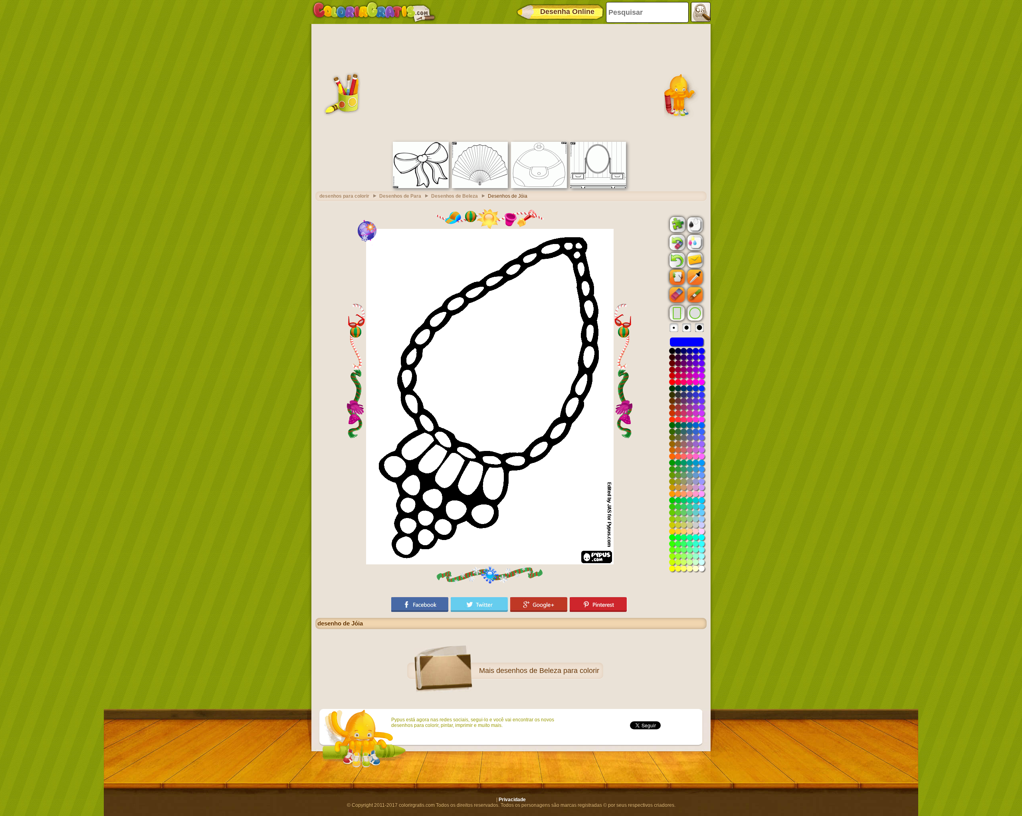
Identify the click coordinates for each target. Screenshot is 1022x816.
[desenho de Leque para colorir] (480, 186)
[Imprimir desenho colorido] (694, 242)
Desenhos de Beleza (454, 196)
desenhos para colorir (344, 196)
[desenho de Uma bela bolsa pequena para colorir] (539, 186)
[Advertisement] (511, 82)
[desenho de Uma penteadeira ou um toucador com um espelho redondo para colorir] (598, 186)
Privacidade (512, 799)
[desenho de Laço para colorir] (421, 186)
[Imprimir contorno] (694, 224)
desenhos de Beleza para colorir (547, 671)
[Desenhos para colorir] (374, 12)
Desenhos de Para (400, 196)
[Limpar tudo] (676, 242)
